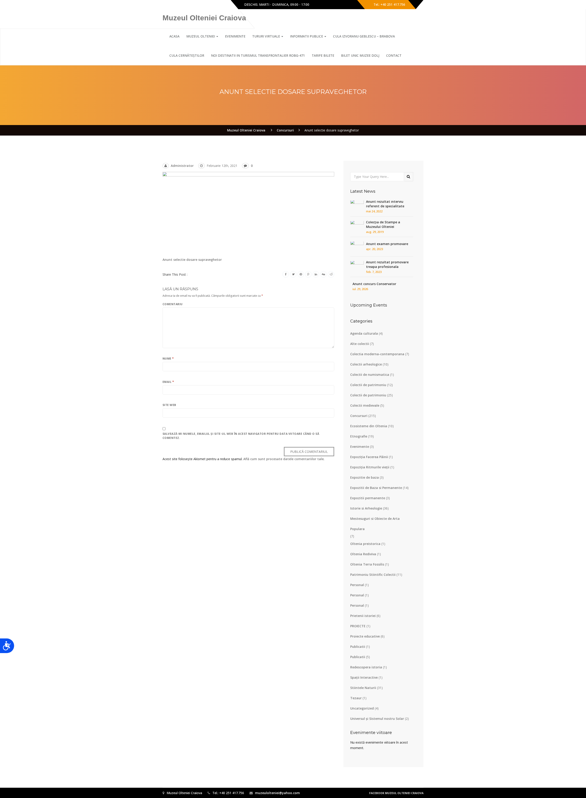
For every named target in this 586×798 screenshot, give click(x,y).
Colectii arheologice (366, 364)
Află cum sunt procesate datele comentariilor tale (283, 459)
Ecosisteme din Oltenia (368, 426)
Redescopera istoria (366, 667)
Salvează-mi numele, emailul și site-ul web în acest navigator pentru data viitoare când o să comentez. (241, 436)
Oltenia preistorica (365, 544)
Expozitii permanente (367, 498)
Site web (169, 405)
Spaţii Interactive (364, 677)
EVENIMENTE (235, 36)
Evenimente (359, 446)
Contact (394, 55)
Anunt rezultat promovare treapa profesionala (387, 264)
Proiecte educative (365, 636)
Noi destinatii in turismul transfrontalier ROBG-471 (258, 55)
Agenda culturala (364, 333)
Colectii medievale (364, 405)
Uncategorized (362, 708)
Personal (357, 585)
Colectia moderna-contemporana (377, 354)
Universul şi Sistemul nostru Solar (377, 718)
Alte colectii (359, 344)
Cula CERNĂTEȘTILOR (186, 55)
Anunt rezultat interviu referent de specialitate (385, 203)
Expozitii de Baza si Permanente (376, 488)
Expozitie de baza (364, 477)
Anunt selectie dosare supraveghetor (192, 259)
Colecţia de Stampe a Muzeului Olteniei (383, 224)
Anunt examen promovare (387, 244)
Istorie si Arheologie (366, 508)
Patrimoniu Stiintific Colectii (373, 574)
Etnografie (358, 436)
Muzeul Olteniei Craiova (204, 18)
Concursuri (358, 416)
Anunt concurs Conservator (374, 284)
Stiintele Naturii (363, 688)
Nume (168, 358)
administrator (182, 165)
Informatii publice (307, 36)
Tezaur (356, 698)
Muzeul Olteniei (201, 36)
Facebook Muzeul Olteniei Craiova (396, 793)
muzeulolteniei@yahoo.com (277, 793)
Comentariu (173, 304)
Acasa (174, 36)
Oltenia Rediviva (363, 554)
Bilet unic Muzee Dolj (360, 55)
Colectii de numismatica (369, 374)
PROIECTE (358, 626)
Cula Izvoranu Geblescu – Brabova (364, 36)
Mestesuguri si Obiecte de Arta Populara (375, 523)
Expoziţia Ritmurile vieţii (369, 467)
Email (168, 382)
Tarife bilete (323, 55)
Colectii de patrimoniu (368, 385)
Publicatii (357, 646)
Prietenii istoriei (363, 616)
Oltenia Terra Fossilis (367, 564)
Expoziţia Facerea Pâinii (369, 457)
